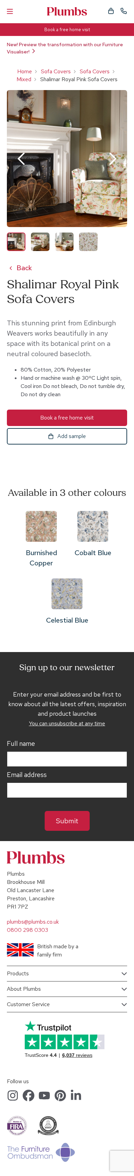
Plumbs (67, 11)
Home (24, 71)
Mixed (23, 79)
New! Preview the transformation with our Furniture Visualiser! (65, 48)
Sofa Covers (56, 71)
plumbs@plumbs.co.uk (33, 921)
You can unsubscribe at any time (67, 723)
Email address (27, 775)
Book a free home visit (67, 30)
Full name (21, 744)
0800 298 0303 (27, 930)
